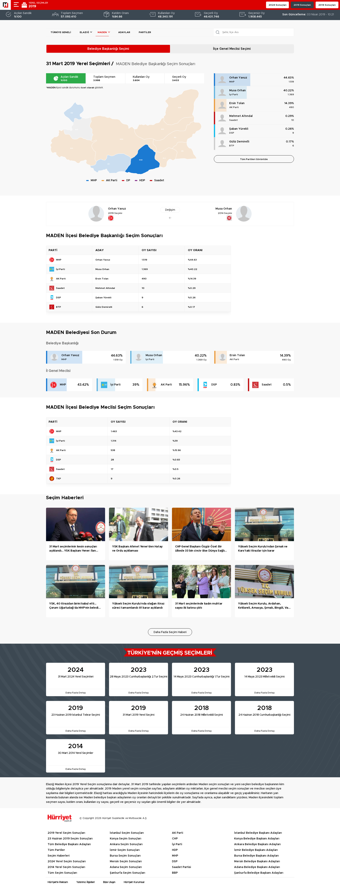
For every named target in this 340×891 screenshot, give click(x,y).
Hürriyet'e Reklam (58, 882)
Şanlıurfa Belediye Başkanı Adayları (258, 873)
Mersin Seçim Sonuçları (126, 861)
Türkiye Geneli (61, 32)
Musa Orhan (237, 90)
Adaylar (124, 32)
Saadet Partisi (181, 867)
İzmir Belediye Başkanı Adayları (256, 850)
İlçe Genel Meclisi (232, 48)
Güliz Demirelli (239, 141)
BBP (175, 873)
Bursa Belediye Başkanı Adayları (256, 855)
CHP (175, 838)
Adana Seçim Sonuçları (126, 867)
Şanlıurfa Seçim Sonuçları (127, 873)
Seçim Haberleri (58, 855)
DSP (231, 133)
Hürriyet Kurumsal (134, 882)
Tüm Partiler (56, 850)
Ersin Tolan (237, 103)
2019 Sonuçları (302, 5)
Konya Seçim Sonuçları (125, 838)
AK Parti (234, 107)
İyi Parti (233, 94)
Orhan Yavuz (238, 77)
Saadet (233, 120)
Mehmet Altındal (241, 116)
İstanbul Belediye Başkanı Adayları (258, 833)
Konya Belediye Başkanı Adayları (256, 838)
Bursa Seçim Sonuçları (125, 855)
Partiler (145, 32)
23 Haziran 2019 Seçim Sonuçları (70, 838)
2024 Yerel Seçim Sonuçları (67, 861)
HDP (175, 850)
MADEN (102, 32)
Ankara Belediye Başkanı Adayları (257, 844)
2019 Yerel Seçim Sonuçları (66, 833)
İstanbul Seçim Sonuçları (127, 833)
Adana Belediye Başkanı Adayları (257, 867)
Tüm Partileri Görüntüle (254, 159)
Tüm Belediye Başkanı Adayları (69, 844)
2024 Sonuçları (277, 5)
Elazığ (84, 32)
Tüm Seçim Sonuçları (62, 873)
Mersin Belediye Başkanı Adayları (257, 861)
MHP (232, 81)
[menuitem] (78, 129)
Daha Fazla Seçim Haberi (170, 632)
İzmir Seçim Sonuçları (125, 850)
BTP (231, 145)
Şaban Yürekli (238, 129)
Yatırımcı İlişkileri (85, 882)
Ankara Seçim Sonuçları (126, 844)
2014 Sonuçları (327, 5)
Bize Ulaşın (109, 882)
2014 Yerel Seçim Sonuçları (66, 867)
